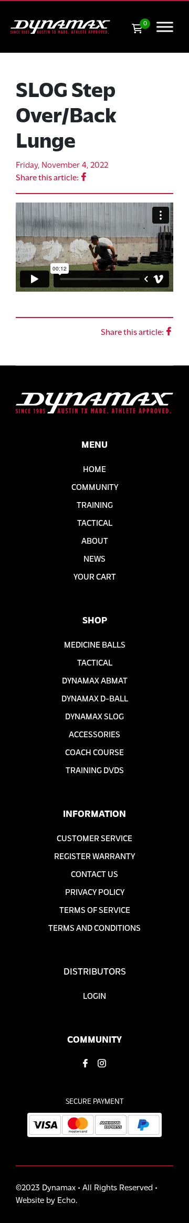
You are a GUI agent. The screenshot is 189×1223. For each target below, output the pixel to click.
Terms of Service (94, 911)
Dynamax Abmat (95, 681)
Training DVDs (95, 771)
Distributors (95, 972)
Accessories (94, 735)
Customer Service (94, 839)
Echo (66, 1201)
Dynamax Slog (94, 717)
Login (94, 997)
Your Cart (95, 577)
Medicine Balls (94, 645)
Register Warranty (94, 857)
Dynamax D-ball (94, 699)
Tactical (94, 523)
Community (94, 488)
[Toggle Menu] (164, 27)
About (94, 541)
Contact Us (94, 875)
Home (94, 470)
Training (95, 506)
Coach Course (94, 753)
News (94, 559)
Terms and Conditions (94, 929)
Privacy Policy (94, 893)
